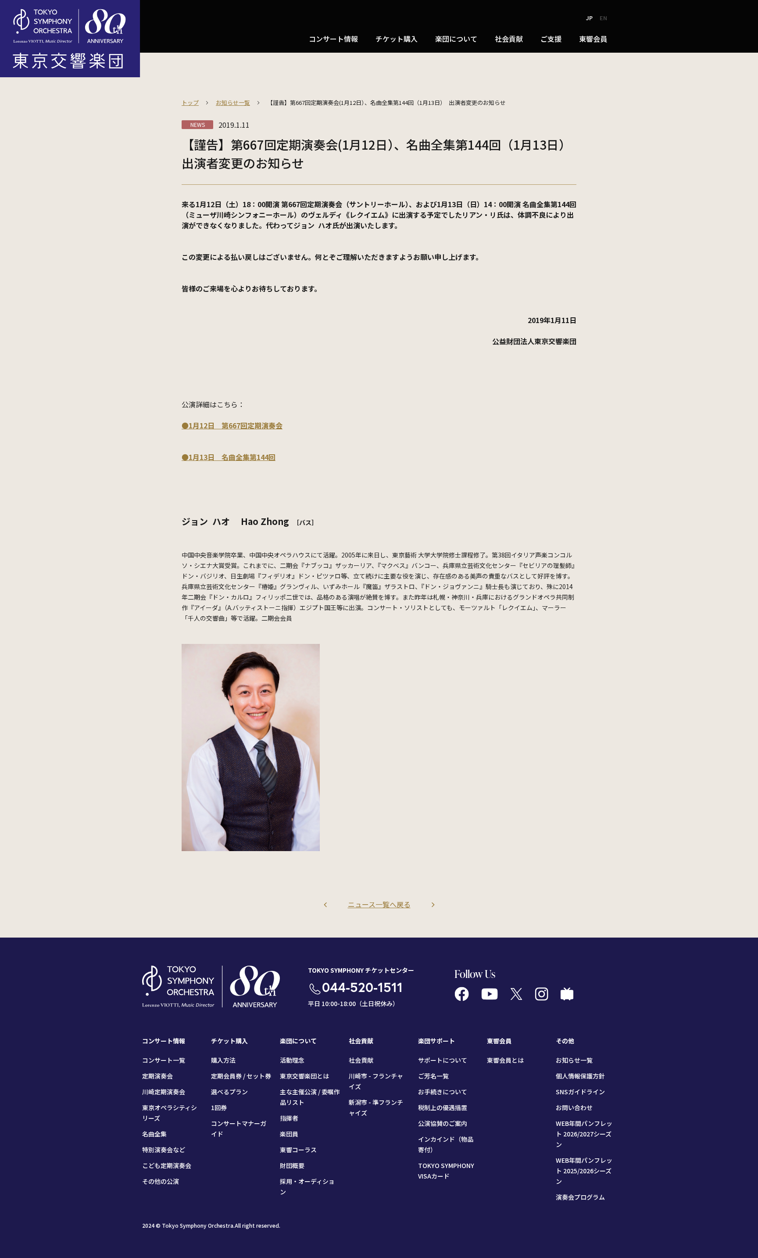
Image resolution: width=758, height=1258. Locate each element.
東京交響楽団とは (304, 1075)
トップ (190, 102)
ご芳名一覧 (433, 1075)
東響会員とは (505, 1060)
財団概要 (292, 1165)
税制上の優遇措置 (442, 1107)
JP (589, 18)
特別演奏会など (163, 1149)
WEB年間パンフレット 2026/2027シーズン (584, 1134)
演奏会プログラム (580, 1197)
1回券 (219, 1107)
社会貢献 (361, 1060)
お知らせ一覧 (233, 102)
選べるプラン (229, 1091)
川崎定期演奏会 (163, 1091)
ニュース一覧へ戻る (379, 904)
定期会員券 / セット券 (241, 1075)
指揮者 (289, 1118)
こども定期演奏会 (166, 1165)
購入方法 (223, 1060)
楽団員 (289, 1133)
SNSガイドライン (580, 1091)
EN (603, 18)
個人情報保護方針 (580, 1075)
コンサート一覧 (163, 1060)
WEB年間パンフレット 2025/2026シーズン (584, 1171)
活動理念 (292, 1060)
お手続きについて (442, 1091)
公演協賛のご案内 (442, 1123)
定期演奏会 (157, 1075)
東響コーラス (298, 1149)
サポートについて (442, 1060)
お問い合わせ (574, 1107)
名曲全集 (154, 1133)
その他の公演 (160, 1181)
